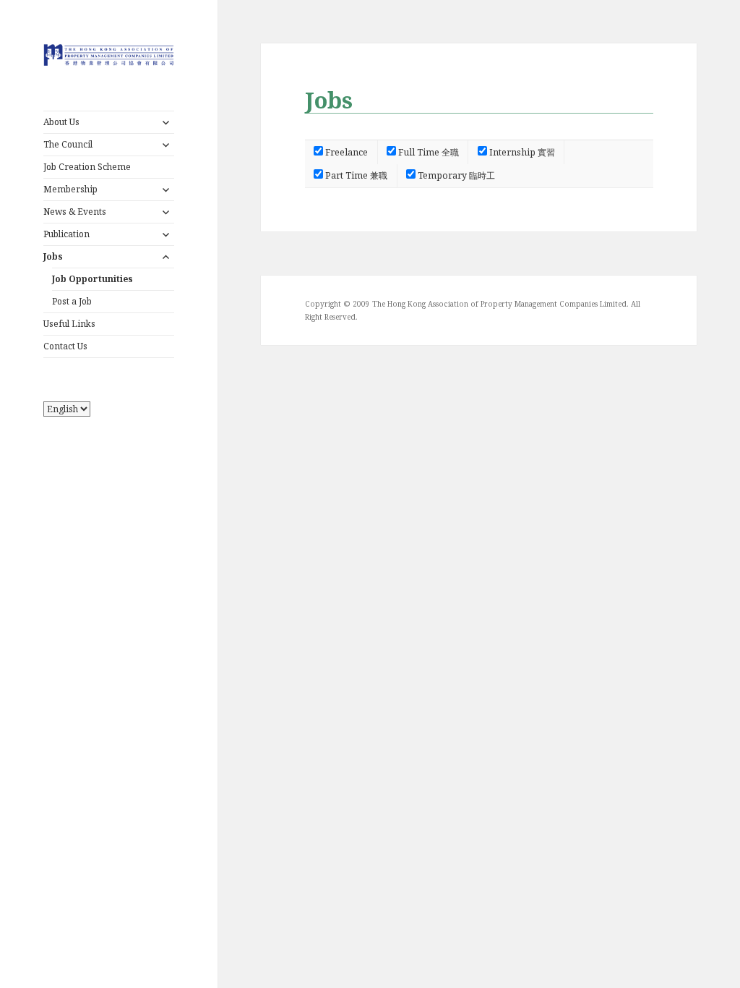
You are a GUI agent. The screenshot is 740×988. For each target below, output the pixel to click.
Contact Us (65, 346)
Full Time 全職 (427, 152)
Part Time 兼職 (355, 175)
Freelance (345, 152)
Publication (66, 234)
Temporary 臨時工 (455, 175)
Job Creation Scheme (87, 167)
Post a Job (72, 301)
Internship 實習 (521, 152)
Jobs (53, 256)
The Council (67, 144)
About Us (61, 122)
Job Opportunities (92, 279)
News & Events (74, 211)
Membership (70, 189)
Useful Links (69, 324)
